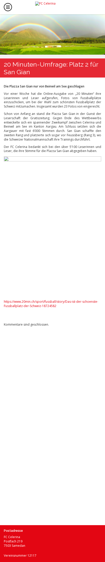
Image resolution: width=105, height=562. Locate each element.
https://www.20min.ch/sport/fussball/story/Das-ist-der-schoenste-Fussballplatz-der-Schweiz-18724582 (51, 303)
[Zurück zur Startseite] (56, 7)
